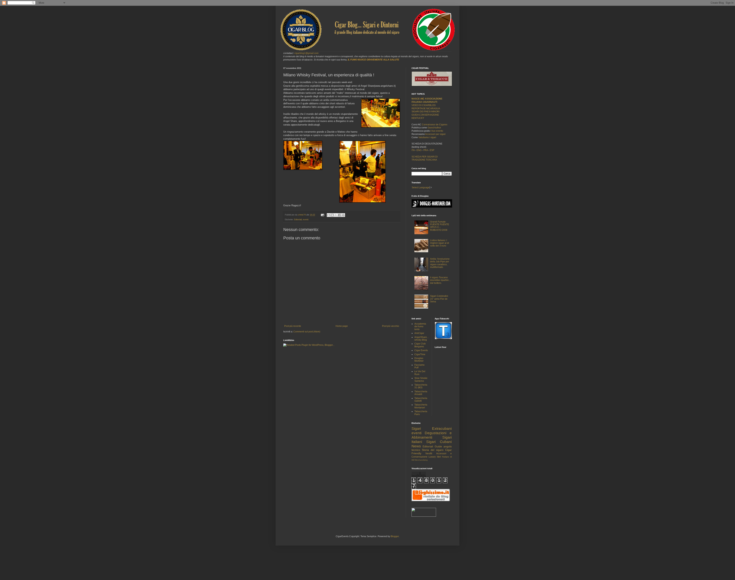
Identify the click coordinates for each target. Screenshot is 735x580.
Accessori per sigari (435, 134)
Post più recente (292, 326)
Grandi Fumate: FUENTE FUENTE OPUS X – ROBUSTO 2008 (439, 225)
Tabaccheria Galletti (420, 399)
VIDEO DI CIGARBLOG (424, 105)
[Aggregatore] (431, 500)
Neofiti (428, 453)
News (416, 446)
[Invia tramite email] (329, 215)
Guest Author (434, 127)
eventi (305, 219)
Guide (438, 446)
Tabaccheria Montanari (420, 406)
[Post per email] (322, 215)
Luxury (432, 456)
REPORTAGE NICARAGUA (426, 108)
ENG (418, 150)
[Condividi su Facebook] (339, 215)
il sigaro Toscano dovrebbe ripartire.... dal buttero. (440, 280)
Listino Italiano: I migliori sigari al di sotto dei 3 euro (439, 243)
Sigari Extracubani (432, 429)
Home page (342, 326)
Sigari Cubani (439, 442)
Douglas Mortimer (419, 359)
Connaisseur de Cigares (434, 124)
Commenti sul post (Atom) (306, 331)
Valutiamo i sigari (427, 137)
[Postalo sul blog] (332, 215)
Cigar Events (421, 350)
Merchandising (421, 460)
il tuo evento (436, 131)
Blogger (395, 536)
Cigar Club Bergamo (420, 345)
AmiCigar (419, 333)
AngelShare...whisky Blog (421, 338)
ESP (431, 150)
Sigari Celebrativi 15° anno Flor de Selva (439, 299)
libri (439, 456)
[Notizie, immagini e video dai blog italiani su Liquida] (424, 516)
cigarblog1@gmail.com (306, 53)
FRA (425, 150)
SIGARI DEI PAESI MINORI (425, 111)
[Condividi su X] (336, 215)
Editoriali (298, 219)
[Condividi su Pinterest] (343, 215)
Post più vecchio (390, 326)
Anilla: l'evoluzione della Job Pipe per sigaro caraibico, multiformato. (440, 263)
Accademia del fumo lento (420, 326)
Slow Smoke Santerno (420, 379)
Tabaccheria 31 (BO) (420, 386)
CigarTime (419, 354)
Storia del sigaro (432, 449)
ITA (413, 150)
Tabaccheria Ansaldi (420, 393)
